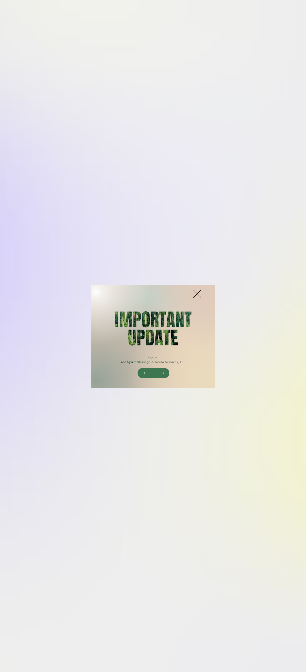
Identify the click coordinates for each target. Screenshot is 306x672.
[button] (197, 294)
